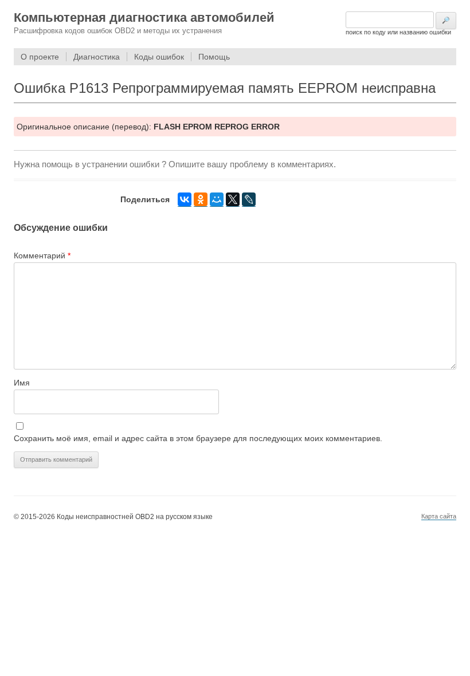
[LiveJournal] (249, 199)
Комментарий (42, 255)
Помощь (214, 56)
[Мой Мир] (217, 199)
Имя (22, 382)
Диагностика (96, 56)
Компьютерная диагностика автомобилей (144, 17)
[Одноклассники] (200, 199)
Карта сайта (438, 516)
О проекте (40, 56)
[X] (233, 199)
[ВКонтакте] (184, 199)
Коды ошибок (159, 56)
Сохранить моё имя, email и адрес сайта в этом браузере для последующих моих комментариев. (198, 438)
